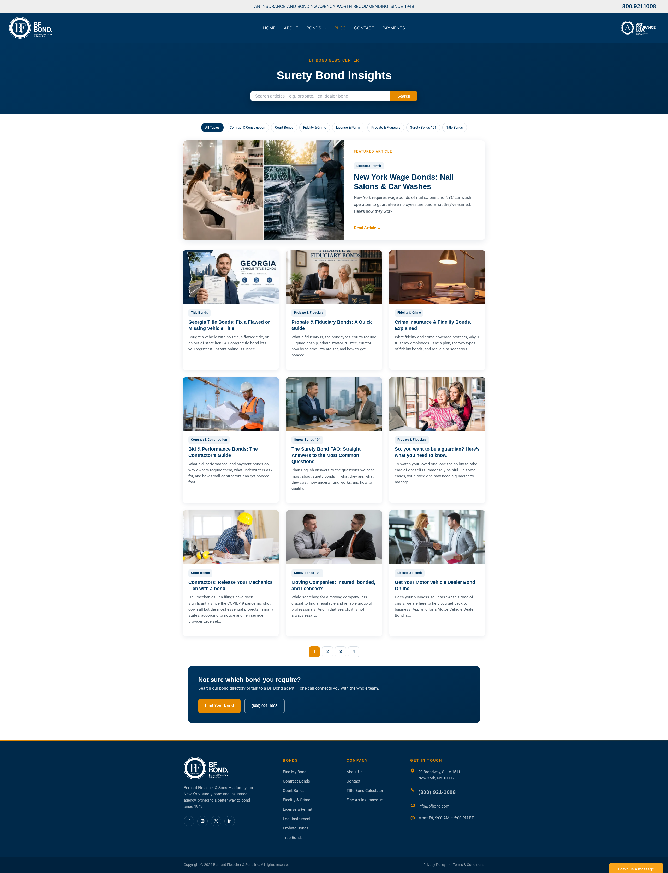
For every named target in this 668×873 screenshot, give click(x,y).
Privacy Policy (434, 865)
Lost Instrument (297, 818)
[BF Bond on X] (216, 821)
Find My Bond (294, 771)
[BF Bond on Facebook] (189, 821)
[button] (323, 27)
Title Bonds (454, 127)
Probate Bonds (295, 828)
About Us (355, 771)
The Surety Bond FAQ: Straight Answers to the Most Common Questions (326, 455)
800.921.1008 (639, 6)
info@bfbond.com (433, 806)
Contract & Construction (247, 127)
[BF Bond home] (228, 768)
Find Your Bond (219, 705)
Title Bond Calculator (365, 790)
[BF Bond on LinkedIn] (229, 821)
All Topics (212, 127)
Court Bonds (284, 127)
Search (403, 96)
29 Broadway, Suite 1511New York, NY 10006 (439, 774)
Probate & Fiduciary (385, 127)
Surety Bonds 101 (423, 127)
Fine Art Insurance (365, 800)
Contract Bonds (296, 781)
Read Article (367, 228)
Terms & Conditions (468, 865)
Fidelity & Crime (314, 127)
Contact (353, 781)
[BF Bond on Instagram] (202, 821)
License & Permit (348, 127)
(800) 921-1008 (264, 706)
